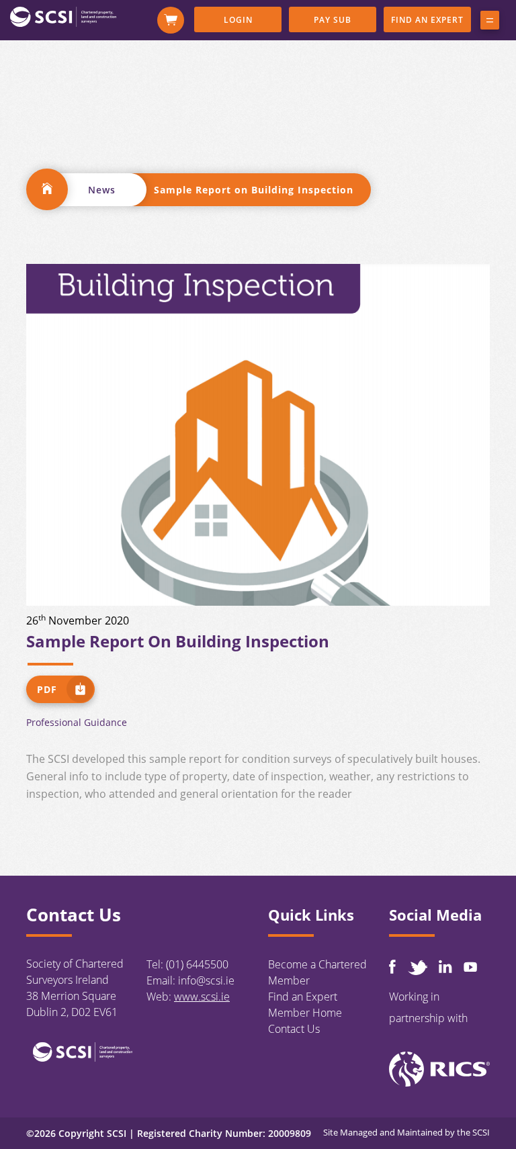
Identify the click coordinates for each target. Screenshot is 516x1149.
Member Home (305, 1012)
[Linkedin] (445, 966)
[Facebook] (392, 967)
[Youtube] (470, 967)
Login (238, 20)
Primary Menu (490, 23)
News (102, 189)
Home (47, 189)
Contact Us (294, 1028)
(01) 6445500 (197, 964)
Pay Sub (332, 20)
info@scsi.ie (206, 980)
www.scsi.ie (202, 996)
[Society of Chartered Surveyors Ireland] (63, 16)
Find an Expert (427, 20)
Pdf (47, 689)
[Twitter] (417, 967)
